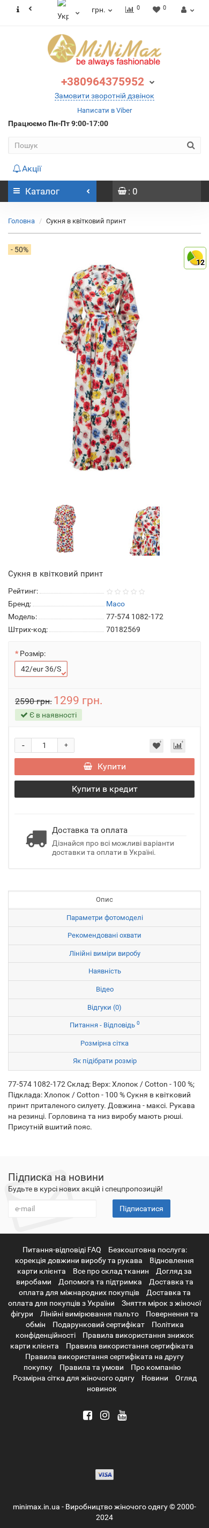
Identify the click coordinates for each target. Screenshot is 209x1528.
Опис (104, 899)
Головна (21, 221)
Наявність (104, 971)
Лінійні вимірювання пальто (89, 1313)
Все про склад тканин (111, 1271)
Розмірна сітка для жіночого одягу (74, 1378)
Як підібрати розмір (105, 1061)
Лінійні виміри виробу (104, 953)
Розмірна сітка (104, 1043)
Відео (105, 989)
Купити (112, 766)
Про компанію (156, 1367)
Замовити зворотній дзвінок (104, 95)
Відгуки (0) (104, 1007)
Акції (31, 168)
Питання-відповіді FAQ (62, 1249)
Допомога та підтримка (100, 1281)
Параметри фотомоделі (104, 918)
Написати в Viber (104, 110)
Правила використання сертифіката (129, 1346)
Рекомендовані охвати (104, 935)
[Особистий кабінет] (186, 9)
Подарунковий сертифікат (99, 1324)
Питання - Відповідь (105, 1024)
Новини (154, 1378)
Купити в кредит (105, 789)
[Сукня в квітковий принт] (66, 527)
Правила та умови (91, 1367)
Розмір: (33, 653)
